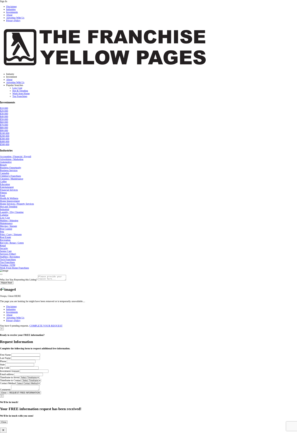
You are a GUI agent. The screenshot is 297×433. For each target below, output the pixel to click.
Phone (3, 361)
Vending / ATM (7, 265)
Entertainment (7, 187)
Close (3, 393)
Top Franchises (19, 96)
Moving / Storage (8, 226)
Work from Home (21, 93)
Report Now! (6, 283)
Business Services (8, 170)
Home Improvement (10, 201)
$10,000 (4, 108)
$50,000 (4, 119)
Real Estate (5, 237)
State (2, 364)
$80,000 (4, 127)
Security (4, 248)
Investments (12, 12)
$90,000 (4, 130)
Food (2, 195)
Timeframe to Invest (9, 377)
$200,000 (4, 136)
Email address (7, 374)
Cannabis (4, 173)
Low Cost (17, 88)
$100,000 (4, 133)
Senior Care (6, 251)
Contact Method (8, 383)
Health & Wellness (9, 198)
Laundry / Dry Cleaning (12, 212)
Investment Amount (9, 371)
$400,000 (4, 141)
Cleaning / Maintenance (11, 178)
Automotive (6, 162)
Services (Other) (8, 254)
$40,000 (4, 116)
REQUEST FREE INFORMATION (24, 393)
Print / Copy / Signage (11, 234)
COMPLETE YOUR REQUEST (45, 325)
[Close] (1, 274)
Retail (3, 245)
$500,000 (4, 144)
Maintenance (6, 223)
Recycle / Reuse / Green (12, 242)
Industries (11, 9)
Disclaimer (11, 6)
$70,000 (4, 125)
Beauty (3, 165)
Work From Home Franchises (14, 268)
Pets (2, 231)
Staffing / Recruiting (10, 256)
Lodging (4, 215)
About (9, 15)
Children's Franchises (10, 176)
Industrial (4, 209)
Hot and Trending (8, 206)
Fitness (3, 192)
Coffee (3, 181)
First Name (5, 354)
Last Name (5, 358)
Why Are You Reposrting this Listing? (18, 279)
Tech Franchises (8, 259)
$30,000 (4, 113)
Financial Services (9, 190)
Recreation (5, 240)
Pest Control (6, 229)
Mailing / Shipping (9, 220)
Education (5, 184)
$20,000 (4, 111)
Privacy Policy (13, 20)
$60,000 (4, 122)
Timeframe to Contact (10, 380)
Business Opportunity (10, 167)
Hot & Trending (20, 90)
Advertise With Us (15, 17)
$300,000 (4, 139)
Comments (5, 389)
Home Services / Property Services (17, 203)
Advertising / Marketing (11, 159)
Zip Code (4, 367)
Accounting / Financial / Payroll (15, 156)
